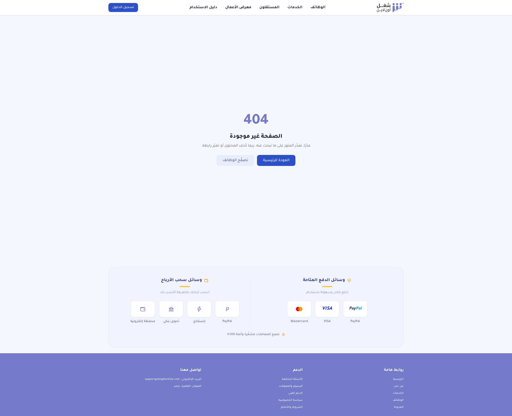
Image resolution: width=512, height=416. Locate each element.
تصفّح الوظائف (235, 161)
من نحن (399, 386)
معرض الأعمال (238, 8)
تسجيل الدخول (123, 7)
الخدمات (294, 8)
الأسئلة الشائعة (292, 379)
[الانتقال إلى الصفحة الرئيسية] (390, 7)
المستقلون (269, 8)
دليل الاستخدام (203, 8)
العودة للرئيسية (276, 161)
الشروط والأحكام (292, 407)
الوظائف (317, 8)
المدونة (399, 407)
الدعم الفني (295, 393)
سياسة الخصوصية (290, 400)
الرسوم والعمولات (291, 386)
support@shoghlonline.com (162, 379)
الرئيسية (398, 379)
